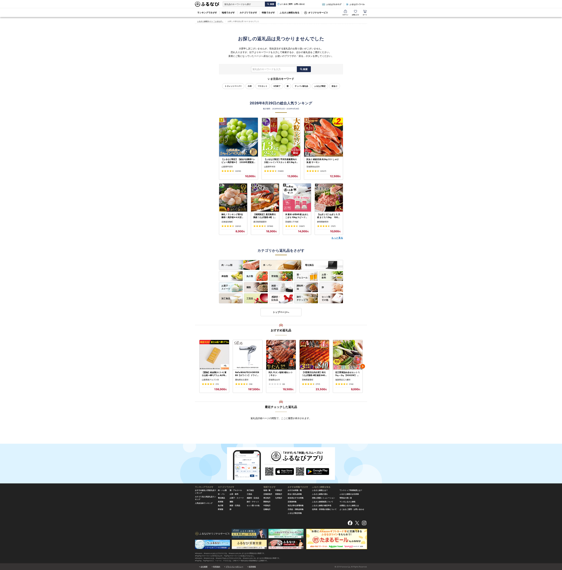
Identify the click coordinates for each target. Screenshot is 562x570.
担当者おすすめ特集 (296, 498)
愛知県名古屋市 (242, 379)
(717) (318, 384)
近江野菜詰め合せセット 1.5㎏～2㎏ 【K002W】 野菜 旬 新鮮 (347, 374)
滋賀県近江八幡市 (343, 379)
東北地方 (266, 498)
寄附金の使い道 (346, 498)
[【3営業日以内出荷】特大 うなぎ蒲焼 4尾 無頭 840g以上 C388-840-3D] (314, 355)
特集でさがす (268, 12)
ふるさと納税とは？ (320, 490)
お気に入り (355, 15)
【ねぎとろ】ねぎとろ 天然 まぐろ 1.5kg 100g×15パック (328, 216)
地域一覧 (266, 490)
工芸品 (249, 298)
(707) (333, 226)
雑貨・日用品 (274, 287)
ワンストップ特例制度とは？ (351, 490)
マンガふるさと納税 (347, 502)
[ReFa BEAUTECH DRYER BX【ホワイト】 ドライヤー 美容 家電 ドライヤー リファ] (247, 355)
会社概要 (204, 567)
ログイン (345, 15)
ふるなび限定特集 (295, 513)
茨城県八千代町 (292, 222)
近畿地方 (266, 509)
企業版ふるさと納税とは (349, 505)
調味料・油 (301, 287)
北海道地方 (267, 494)
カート (365, 15)
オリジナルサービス (318, 12)
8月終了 (277, 86)
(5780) (270, 226)
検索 (305, 69)
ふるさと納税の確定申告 (321, 505)
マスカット (262, 86)
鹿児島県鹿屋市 (260, 222)
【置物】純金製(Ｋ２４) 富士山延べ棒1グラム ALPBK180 (214, 374)
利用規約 (216, 567)
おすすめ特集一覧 (295, 490)
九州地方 (278, 498)
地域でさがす (228, 12)
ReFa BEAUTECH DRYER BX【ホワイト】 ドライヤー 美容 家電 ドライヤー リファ (247, 374)
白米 (250, 86)
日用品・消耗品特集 (296, 509)
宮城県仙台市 (274, 379)
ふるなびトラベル (357, 4)
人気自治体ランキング (204, 503)
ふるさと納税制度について (322, 502)
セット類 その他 (253, 505)
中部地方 (266, 505)
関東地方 (266, 502)
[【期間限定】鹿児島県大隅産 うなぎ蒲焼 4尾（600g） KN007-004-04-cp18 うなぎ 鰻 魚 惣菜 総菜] (265, 197)
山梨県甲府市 (227, 166)
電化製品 (309, 265)
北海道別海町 (227, 222)
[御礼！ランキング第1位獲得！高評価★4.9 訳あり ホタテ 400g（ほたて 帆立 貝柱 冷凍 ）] (233, 197)
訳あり (334, 86)
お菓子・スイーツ (225, 287)
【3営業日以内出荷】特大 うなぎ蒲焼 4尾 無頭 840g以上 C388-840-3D (314, 374)
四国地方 (278, 494)
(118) (351, 384)
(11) (217, 384)
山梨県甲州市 (269, 166)
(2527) (323, 171)
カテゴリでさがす (248, 12)
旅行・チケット (301, 298)
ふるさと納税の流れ (320, 494)
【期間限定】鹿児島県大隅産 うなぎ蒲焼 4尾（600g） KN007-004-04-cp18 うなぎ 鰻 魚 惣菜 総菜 (265, 216)
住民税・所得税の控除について (324, 509)
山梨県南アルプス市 (210, 379)
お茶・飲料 (325, 276)
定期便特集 (292, 502)
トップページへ (281, 312)
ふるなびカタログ (333, 4)
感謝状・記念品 (275, 298)
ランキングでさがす (207, 12)
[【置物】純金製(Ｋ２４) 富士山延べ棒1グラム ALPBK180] (214, 355)
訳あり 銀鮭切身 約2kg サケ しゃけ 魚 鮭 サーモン (322, 160)
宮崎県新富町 (307, 379)
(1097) (302, 226)
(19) (250, 384)
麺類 (248, 287)
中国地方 (278, 490)
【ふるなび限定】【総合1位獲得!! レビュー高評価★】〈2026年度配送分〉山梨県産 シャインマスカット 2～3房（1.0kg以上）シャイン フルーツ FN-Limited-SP (238, 161)
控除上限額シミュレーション (323, 498)
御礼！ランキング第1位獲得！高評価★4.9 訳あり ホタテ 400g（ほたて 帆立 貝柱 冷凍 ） (232, 216)
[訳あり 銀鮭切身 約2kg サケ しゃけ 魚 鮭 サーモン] (323, 137)
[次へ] (362, 366)
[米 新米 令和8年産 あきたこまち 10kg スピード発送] (297, 197)
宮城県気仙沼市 (313, 166)
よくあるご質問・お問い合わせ (292, 4)
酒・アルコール (302, 276)
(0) (283, 384)
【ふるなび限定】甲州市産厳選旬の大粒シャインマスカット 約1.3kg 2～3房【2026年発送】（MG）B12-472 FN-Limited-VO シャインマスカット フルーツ (280, 161)
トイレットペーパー (233, 86)
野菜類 (274, 276)
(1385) (281, 171)
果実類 (220, 502)
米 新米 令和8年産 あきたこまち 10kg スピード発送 (296, 216)
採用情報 (252, 567)
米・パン (267, 265)
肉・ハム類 (226, 265)
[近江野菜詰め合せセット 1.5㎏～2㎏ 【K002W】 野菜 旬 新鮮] (348, 355)
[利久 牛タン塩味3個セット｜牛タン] (281, 355)
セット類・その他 (327, 298)
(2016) (238, 171)
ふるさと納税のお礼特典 (349, 494)
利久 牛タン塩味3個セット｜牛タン (281, 373)
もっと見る (337, 237)
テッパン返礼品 (301, 86)
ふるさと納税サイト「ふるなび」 (210, 21)
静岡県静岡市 (323, 222)
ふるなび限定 (320, 86)
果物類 (224, 276)
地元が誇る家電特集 (296, 505)
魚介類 (249, 276)
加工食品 (225, 298)
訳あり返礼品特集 (295, 494)
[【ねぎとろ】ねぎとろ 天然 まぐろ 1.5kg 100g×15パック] (329, 197)
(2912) (238, 226)
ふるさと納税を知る (289, 12)
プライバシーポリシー (234, 567)
